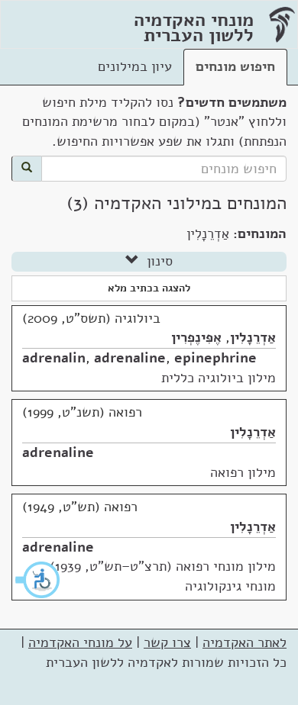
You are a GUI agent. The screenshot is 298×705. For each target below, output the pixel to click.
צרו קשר (167, 642)
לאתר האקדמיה (244, 642)
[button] (38, 580)
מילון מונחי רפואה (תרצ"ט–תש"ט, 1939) (163, 566)
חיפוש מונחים (235, 66)
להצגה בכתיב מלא (149, 288)
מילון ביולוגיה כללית (218, 378)
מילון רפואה (243, 472)
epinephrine (215, 358)
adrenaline (130, 358)
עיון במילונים (135, 66)
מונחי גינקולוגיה (230, 586)
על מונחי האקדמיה (80, 642)
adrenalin (54, 358)
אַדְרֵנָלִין (253, 337)
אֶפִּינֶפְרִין (196, 337)
